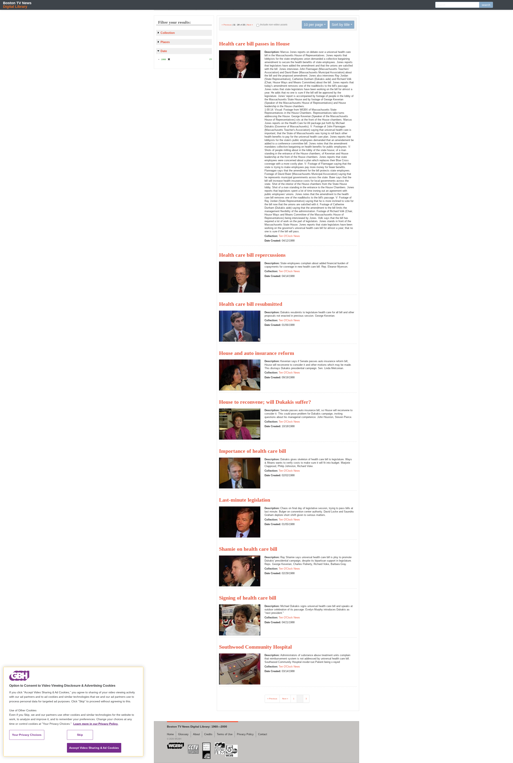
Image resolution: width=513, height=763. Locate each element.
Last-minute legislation (244, 500)
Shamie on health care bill (248, 549)
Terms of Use (224, 734)
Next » (250, 25)
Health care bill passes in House (254, 44)
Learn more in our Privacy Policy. (95, 723)
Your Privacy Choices (27, 734)
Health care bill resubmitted (250, 304)
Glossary (183, 734)
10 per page (313, 25)
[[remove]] (169, 59)
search (486, 4)
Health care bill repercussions (252, 255)
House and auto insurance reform (256, 353)
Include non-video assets (273, 24)
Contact (262, 734)
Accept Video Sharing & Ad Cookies (94, 747)
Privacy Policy (245, 734)
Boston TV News (17, 4)
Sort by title (341, 25)
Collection (168, 32)
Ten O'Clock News (289, 236)
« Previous (226, 25)
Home (170, 734)
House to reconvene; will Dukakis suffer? (265, 402)
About (196, 734)
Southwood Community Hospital (255, 647)
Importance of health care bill (252, 451)
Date (164, 51)
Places (165, 42)
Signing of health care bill (247, 598)
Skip (80, 734)
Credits (208, 734)
